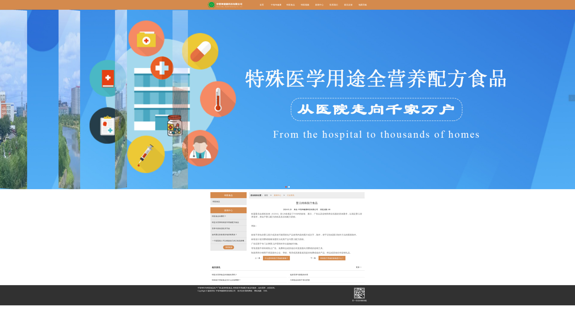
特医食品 (290, 5)
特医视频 (305, 5)
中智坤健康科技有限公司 (226, 291)
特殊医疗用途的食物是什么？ (332, 258)
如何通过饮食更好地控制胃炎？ (224, 235)
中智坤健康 (276, 5)
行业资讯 (290, 195)
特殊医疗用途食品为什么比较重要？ (226, 280)
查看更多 (229, 247)
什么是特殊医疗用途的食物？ (276, 258)
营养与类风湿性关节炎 (221, 228)
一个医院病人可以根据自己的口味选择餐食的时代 (231, 241)
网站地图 (257, 291)
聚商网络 (248, 291)
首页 (262, 5)
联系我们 (334, 5)
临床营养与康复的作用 (299, 275)
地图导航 (362, 5)
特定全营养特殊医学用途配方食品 (225, 222)
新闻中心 (319, 5)
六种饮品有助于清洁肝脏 (300, 280)
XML (265, 291)
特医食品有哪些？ (219, 216)
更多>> (359, 267)
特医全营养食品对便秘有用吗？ (224, 275)
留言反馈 (348, 5)
